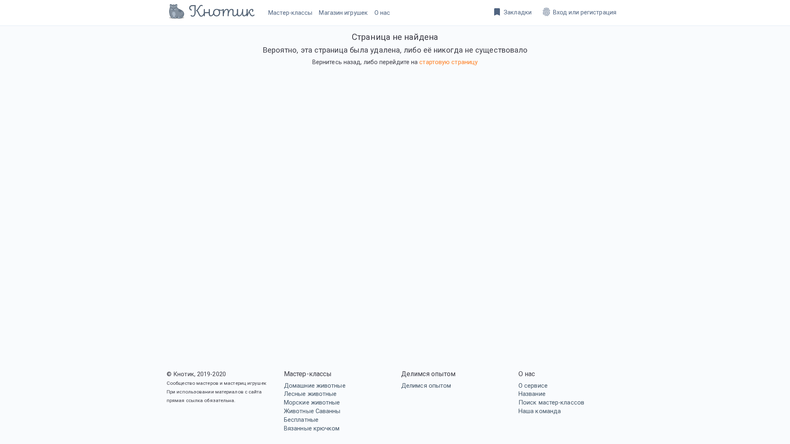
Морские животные (312, 402)
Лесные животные (310, 394)
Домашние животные (315, 385)
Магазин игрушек (343, 12)
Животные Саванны (312, 411)
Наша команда (539, 411)
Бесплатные (301, 419)
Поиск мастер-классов (551, 402)
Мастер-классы (290, 12)
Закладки (512, 12)
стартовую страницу (448, 62)
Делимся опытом (426, 385)
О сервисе (533, 385)
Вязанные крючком (312, 428)
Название (532, 394)
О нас (382, 12)
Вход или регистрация (578, 12)
